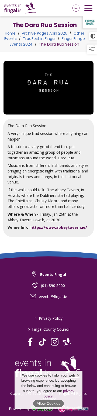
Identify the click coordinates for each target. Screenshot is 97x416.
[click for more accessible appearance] (93, 36)
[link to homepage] (20, 8)
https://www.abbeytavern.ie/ (58, 227)
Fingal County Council (48, 329)
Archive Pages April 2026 (44, 33)
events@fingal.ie (53, 296)
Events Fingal (53, 274)
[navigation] (88, 8)
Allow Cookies (48, 403)
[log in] (76, 8)
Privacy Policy (49, 318)
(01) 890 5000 (53, 285)
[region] (48, 149)
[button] (92, 49)
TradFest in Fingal (39, 38)
